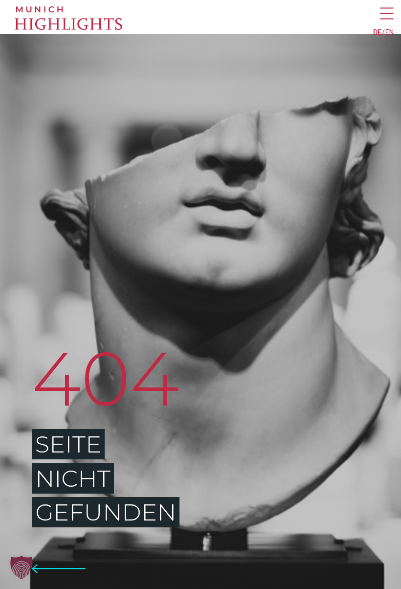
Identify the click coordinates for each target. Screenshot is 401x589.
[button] (21, 567)
